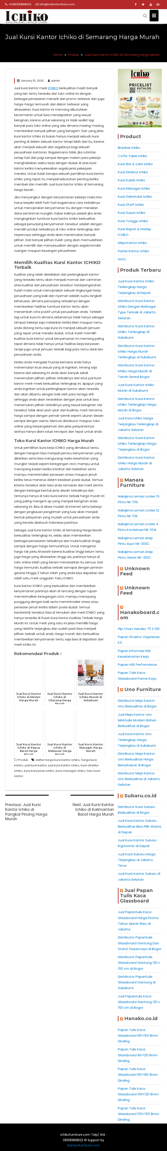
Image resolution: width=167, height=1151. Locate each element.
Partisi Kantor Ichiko (133, 251)
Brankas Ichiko (129, 147)
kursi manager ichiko (70, 771)
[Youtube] (150, 4)
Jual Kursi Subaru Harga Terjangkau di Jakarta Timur (136, 860)
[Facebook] (135, 4)
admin (55, 81)
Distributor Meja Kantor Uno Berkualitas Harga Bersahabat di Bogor (136, 759)
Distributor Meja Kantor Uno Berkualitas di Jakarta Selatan (139, 779)
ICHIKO (53, 88)
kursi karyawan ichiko (39, 771)
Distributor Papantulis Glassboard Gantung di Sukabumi (136, 982)
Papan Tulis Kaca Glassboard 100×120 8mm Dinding (138, 1094)
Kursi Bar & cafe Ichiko (135, 164)
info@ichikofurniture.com (57, 4)
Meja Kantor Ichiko (132, 242)
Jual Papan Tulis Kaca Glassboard (136, 895)
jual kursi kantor (36, 765)
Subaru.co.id (140, 796)
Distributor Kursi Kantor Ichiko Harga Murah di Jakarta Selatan (136, 463)
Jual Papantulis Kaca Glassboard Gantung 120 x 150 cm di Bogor (139, 1002)
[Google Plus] (158, 4)
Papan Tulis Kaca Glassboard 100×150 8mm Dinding (138, 1114)
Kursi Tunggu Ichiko (133, 221)
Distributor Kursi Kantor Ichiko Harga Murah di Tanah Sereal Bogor (136, 371)
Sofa (121, 259)
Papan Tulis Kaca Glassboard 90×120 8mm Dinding (138, 1055)
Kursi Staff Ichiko (131, 204)
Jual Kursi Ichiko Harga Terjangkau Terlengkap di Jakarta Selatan (138, 424)
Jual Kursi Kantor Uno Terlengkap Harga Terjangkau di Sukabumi (137, 740)
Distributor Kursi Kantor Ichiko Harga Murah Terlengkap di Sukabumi (137, 351)
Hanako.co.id (141, 1018)
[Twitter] (143, 4)
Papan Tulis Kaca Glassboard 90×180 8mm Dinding (138, 1075)
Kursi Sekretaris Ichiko (135, 196)
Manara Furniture (132, 482)
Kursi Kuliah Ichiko (131, 180)
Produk (23, 760)
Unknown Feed (135, 571)
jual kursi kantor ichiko (63, 765)
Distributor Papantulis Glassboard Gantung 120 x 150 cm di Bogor (139, 963)
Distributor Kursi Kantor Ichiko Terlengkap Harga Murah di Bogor (137, 404)
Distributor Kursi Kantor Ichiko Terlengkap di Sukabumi (136, 332)
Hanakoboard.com (139, 615)
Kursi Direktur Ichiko (133, 172)
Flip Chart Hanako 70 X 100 (139, 628)
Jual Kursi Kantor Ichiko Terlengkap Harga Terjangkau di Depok (136, 287)
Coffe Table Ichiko (132, 156)
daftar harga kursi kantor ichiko (58, 760)
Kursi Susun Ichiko (131, 212)
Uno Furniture (142, 689)
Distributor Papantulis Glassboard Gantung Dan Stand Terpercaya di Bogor (139, 943)
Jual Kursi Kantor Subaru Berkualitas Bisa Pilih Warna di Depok (139, 826)
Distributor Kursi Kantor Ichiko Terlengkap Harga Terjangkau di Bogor (137, 444)
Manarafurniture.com (83, 1145)
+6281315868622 (19, 4)
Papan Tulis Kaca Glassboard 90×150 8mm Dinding (138, 1035)
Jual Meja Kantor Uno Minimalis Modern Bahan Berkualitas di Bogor (137, 720)
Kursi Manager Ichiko (134, 188)
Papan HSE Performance (137, 664)
